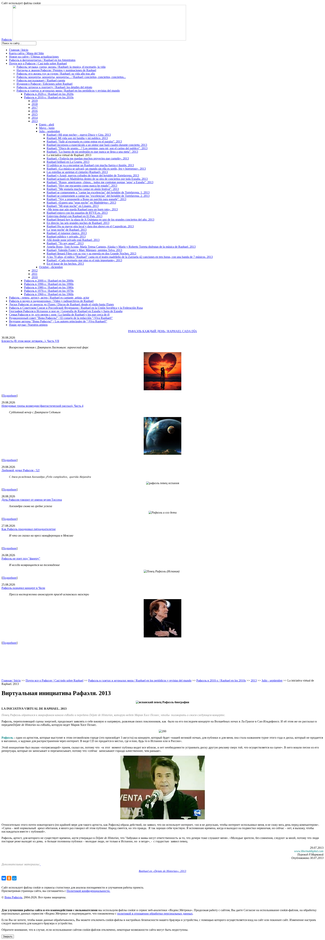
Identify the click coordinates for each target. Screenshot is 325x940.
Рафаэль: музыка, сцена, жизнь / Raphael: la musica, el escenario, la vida (61, 66)
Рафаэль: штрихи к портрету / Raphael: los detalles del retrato (54, 87)
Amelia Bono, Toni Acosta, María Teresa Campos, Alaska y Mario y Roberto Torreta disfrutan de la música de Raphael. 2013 (121, 246)
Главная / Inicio (18, 49)
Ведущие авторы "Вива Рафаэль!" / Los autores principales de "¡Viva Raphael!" (58, 321)
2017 (35, 107)
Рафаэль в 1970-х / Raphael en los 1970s (49, 290)
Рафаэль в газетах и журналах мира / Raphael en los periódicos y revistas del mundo (68, 90)
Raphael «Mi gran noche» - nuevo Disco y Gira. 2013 (79, 134)
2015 (35, 114)
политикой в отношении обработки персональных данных (155, 913)
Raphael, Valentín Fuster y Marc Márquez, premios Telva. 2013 (84, 250)
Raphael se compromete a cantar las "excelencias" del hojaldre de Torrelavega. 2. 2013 (98, 195)
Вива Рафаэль (13, 897)
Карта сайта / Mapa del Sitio (26, 53)
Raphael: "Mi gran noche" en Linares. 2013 (73, 206)
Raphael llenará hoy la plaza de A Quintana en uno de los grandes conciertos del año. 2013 (100, 219)
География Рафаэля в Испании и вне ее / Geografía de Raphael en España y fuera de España (65, 311)
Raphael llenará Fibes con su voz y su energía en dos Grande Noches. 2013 (91, 253)
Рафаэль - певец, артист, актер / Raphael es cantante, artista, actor (49, 297)
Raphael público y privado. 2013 (66, 236)
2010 (35, 277)
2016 (35, 111)
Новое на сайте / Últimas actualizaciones (34, 56)
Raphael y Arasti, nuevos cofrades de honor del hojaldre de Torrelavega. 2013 (93, 175)
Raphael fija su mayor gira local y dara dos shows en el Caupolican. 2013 (90, 226)
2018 (35, 104)
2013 (35, 121)
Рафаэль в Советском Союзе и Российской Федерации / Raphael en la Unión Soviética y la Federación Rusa (76, 307)
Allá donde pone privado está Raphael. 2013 (73, 240)
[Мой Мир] (14, 878)
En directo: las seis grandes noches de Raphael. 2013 (78, 223)
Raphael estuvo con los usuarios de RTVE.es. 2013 (77, 212)
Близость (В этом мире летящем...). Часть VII (30, 341)
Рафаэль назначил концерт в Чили (23, 588)
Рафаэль (7, 39)
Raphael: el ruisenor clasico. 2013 (67, 233)
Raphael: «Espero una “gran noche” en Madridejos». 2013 (81, 202)
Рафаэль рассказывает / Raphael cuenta (41, 80)
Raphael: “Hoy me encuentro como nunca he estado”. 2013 (82, 185)
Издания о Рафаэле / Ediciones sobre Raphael (44, 83)
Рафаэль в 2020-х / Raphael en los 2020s (49, 94)
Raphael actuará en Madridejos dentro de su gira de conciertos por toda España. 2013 (97, 178)
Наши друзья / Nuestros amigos (28, 324)
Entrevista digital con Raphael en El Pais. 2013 (74, 216)
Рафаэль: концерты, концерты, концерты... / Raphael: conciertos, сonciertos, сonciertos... (71, 77)
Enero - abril (46, 124)
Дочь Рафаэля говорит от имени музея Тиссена (32, 499)
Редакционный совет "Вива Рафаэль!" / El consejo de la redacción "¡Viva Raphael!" (61, 318)
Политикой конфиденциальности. (88, 890)
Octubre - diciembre (51, 267)
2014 (35, 117)
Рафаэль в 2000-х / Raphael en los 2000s (49, 280)
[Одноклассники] (9, 878)
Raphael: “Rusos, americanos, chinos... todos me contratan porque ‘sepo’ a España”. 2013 (100, 182)
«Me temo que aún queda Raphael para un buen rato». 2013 (82, 209)
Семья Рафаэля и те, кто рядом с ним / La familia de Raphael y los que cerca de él (59, 314)
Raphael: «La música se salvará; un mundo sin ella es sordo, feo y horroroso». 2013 (96, 168)
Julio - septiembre (49, 131)
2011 (34, 273)
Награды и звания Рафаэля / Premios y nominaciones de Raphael (56, 70)
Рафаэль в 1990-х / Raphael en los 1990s (49, 284)
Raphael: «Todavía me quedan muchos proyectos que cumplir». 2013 (88, 158)
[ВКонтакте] (4, 878)
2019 (35, 100)
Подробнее (9, 395)
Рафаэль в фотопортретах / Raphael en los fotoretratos (42, 60)
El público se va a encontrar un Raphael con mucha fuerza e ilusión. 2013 (90, 165)
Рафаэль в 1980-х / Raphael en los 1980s (49, 287)
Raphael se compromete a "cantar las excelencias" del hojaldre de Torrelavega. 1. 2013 (98, 192)
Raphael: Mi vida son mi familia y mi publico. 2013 (77, 138)
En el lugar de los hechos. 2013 (65, 263)
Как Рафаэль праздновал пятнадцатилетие (29, 529)
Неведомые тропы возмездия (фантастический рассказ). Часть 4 (42, 405)
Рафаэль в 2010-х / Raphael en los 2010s (49, 97)
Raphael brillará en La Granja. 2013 (68, 161)
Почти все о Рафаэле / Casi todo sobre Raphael (38, 63)
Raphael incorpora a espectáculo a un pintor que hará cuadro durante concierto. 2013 (97, 144)
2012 (35, 270)
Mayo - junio (47, 128)
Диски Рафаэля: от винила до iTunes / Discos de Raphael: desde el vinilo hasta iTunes (61, 304)
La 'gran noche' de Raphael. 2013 (67, 229)
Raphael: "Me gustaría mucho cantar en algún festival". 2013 (83, 189)
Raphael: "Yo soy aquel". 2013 (65, 243)
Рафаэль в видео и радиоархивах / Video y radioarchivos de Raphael (51, 301)
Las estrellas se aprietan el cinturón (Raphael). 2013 (77, 172)
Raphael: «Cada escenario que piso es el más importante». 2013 (84, 260)
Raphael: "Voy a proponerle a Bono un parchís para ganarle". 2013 (86, 199)
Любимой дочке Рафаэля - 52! (21, 470)
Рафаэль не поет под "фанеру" (21, 558)
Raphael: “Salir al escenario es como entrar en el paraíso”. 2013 (84, 141)
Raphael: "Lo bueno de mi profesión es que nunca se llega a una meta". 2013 (92, 151)
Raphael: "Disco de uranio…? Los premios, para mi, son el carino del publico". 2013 (97, 148)
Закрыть (7, 936)
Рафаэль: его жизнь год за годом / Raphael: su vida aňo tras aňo (56, 73)
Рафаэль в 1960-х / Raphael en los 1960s (49, 294)
